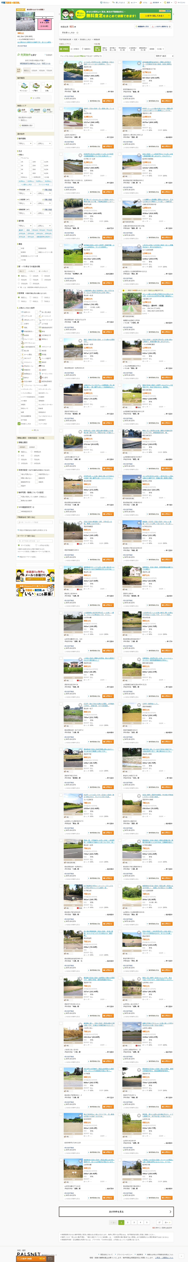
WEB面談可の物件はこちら (30, 63)
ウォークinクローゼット (45, 416)
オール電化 (28, 354)
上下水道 (45, 324)
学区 (50, 111)
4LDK (46, 173)
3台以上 (24, 301)
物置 (22, 412)
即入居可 (45, 377)
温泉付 (44, 370)
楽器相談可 (42, 420)
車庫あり (45, 339)
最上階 (26, 350)
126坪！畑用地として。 (150, 704)
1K (22, 162)
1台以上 (35, 297)
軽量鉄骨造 (42, 248)
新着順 (152, 49)
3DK (34, 169)
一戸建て (35, 90)
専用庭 (44, 354)
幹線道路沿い (28, 331)
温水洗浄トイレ (43, 393)
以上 (22, 181)
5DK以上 (24, 177)
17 (159, 1222)
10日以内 (24, 463)
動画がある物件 (26, 500)
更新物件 (32, 447)
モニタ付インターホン (46, 404)
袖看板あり (28, 374)
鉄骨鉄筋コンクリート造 (29, 256)
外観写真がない (44, 474)
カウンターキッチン (45, 389)
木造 (22, 248)
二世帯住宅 (36, 177)
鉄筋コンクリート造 (45, 252)
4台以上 (35, 301)
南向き (26, 377)
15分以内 (24, 283)
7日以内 (49, 70)
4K (22, 173)
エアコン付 (28, 316)
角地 (43, 331)
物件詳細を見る (95, 101)
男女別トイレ (28, 366)
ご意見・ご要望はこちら (164, 1258)
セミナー (134, 2)
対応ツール (46, 63)
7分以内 (35, 280)
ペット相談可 (46, 358)
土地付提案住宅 (29, 347)
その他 (46, 177)
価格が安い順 (104, 49)
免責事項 (140, 1254)
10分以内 (47, 280)
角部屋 (44, 350)
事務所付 (27, 370)
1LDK (46, 162)
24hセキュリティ (29, 320)
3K (22, 169)
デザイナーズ (46, 347)
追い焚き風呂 (46, 312)
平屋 (43, 366)
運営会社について (106, 1254)
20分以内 (36, 283)
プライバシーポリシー (124, 1254)
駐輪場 (41, 408)
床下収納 (24, 420)
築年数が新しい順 (113, 49)
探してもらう (120, 2)
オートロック (46, 316)
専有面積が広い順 (122, 49)
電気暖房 (41, 400)
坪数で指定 (48, 189)
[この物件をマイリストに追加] (80, 63)
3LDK (46, 169)
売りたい (106, 2)
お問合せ (109, 101)
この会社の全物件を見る (72, 102)
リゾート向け (43, 424)
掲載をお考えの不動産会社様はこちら (160, 1254)
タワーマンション (29, 343)
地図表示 (87, 49)
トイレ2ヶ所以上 (26, 393)
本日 (22, 455)
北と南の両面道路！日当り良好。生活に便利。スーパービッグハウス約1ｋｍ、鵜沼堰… (98, 933)
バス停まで (31, 271)
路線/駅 (37, 111)
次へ (166, 1222)
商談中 (23, 486)
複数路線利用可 (47, 327)
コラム (145, 2)
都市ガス (27, 312)
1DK (34, 162)
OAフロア (27, 358)
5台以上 (47, 301)
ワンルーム (25, 158)
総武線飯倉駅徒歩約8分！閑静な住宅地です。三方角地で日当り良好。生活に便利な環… (157, 64)
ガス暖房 (24, 400)
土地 (46, 90)
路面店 (44, 362)
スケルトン (28, 362)
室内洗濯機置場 (26, 416)
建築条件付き (25, 482)
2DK (34, 165)
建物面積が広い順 (143, 49)
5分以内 (24, 280)
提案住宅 (42, 478)
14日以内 (37, 463)
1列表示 (76, 49)
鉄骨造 (23, 252)
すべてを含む (25, 545)
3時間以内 (37, 452)
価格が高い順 (97, 49)
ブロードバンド (47, 320)
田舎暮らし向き (26, 424)
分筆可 (26, 324)
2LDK (46, 165)
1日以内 (34, 70)
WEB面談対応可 (26, 511)
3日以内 (42, 70)
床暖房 (23, 404)
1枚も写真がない (27, 474)
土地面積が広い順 (133, 49)
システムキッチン (26, 389)
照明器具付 (42, 412)
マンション (23, 90)
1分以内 (35, 276)
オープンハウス (47, 374)
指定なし (27, 70)
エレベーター (28, 339)
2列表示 (65, 49)
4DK (34, 173)
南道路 (26, 335)
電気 (25, 327)
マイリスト (181, 2)
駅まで (22, 271)
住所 (24, 111)
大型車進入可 (46, 335)
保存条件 (156, 2)
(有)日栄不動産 (69, 96)
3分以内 (47, 276)
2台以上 (47, 297)
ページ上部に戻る (181, 1256)
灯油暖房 (41, 397)
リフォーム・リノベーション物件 (35, 385)
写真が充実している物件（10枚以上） (34, 497)
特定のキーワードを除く (28, 557)
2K (22, 165)
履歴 (168, 2)
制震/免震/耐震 (47, 381)
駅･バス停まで (43, 271)
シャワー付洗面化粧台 (28, 397)
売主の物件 (28, 381)
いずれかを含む (44, 545)
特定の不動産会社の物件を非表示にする (33, 530)
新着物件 (22, 447)
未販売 (41, 482)
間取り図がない (26, 478)
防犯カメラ (24, 408)
